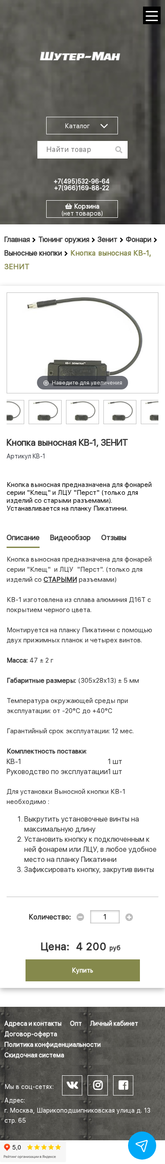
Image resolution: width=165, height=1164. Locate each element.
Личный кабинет (114, 1023)
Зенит (107, 239)
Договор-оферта (30, 1034)
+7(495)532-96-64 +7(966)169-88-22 (82, 184)
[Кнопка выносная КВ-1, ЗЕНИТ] (45, 411)
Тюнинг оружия (63, 239)
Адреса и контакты (33, 1023)
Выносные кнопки (33, 253)
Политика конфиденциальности (52, 1044)
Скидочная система (34, 1055)
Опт (76, 1023)
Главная (17, 239)
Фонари (138, 239)
